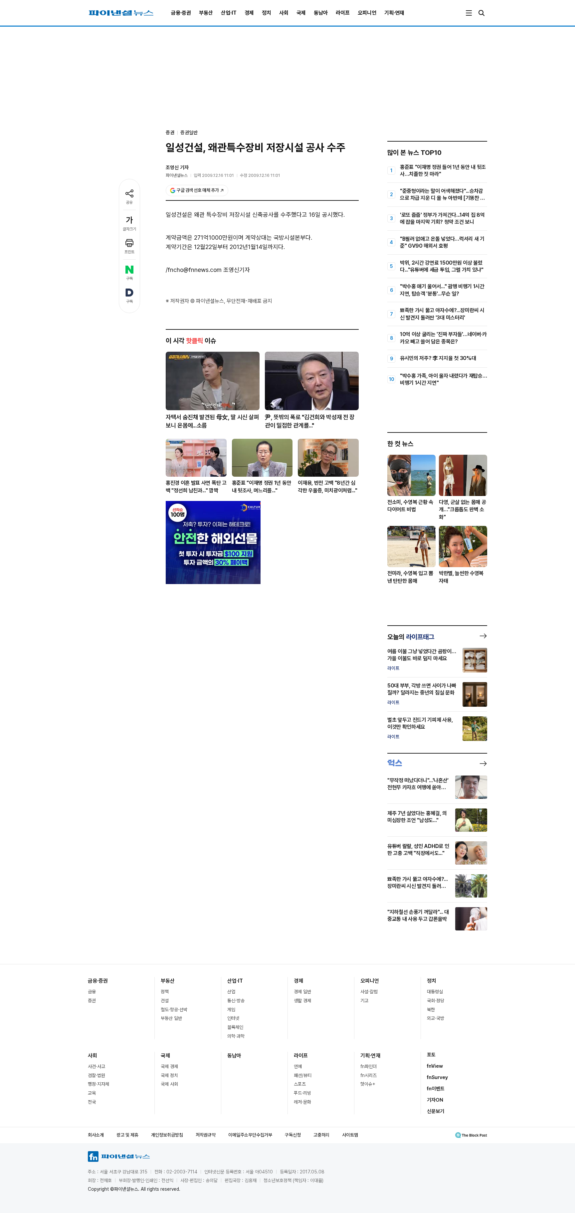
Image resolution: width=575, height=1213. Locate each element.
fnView (435, 1066)
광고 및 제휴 (127, 1135)
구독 (129, 278)
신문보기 (435, 1111)
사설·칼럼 (369, 991)
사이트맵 (350, 1135)
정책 (165, 991)
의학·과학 (236, 1036)
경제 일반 (302, 991)
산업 (231, 991)
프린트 (129, 252)
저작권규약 (206, 1135)
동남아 (321, 13)
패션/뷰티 (302, 1075)
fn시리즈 (368, 1075)
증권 (92, 1000)
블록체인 (235, 1027)
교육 (92, 1093)
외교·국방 (435, 1018)
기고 (364, 1000)
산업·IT (229, 13)
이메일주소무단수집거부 (250, 1135)
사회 (283, 13)
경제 (249, 13)
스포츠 (300, 1084)
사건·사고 (96, 1066)
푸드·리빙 (302, 1093)
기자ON (435, 1100)
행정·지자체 (98, 1084)
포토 (431, 1055)
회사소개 (96, 1135)
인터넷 (233, 1018)
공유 (129, 202)
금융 (92, 991)
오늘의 (410, 637)
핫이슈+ (367, 1084)
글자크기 (129, 229)
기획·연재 (394, 13)
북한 (431, 1009)
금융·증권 (181, 13)
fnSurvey (437, 1077)
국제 (301, 13)
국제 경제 (169, 1066)
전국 (92, 1102)
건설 (165, 1000)
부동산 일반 (171, 1018)
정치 (266, 13)
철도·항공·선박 (174, 1009)
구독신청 (293, 1135)
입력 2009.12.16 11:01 (214, 175)
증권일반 (189, 133)
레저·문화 (302, 1102)
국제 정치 (169, 1075)
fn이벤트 (436, 1089)
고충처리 (321, 1135)
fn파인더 (368, 1066)
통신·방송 (236, 1000)
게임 (231, 1009)
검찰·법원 (96, 1075)
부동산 (206, 13)
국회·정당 (435, 1000)
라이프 (343, 13)
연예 (298, 1066)
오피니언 (367, 13)
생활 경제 (302, 1000)
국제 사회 (169, 1084)
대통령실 (435, 991)
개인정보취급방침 (167, 1135)
